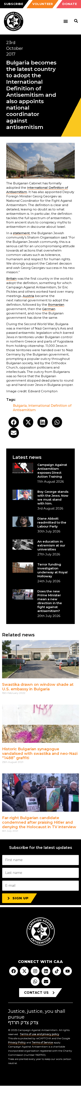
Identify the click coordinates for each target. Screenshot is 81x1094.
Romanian (56, 305)
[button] (65, 21)
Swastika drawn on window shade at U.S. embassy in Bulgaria (38, 686)
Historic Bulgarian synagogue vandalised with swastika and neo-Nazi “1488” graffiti (39, 753)
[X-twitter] (24, 971)
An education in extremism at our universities (51, 545)
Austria (28, 296)
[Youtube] (67, 971)
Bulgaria (20, 406)
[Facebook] (13, 971)
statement (21, 233)
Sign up (20, 898)
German (48, 309)
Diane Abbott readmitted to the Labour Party (51, 522)
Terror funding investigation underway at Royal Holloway (52, 570)
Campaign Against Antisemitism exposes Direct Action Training (52, 470)
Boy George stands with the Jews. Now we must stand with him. (52, 497)
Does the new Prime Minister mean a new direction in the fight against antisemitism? (49, 601)
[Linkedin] (46, 971)
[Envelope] (46, 981)
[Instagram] (35, 971)
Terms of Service (42, 1042)
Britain (11, 278)
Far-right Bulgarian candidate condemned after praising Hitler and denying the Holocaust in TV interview (39, 822)
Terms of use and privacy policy (39, 1034)
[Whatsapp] (35, 981)
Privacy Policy (17, 1042)
